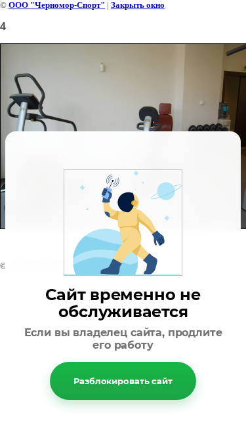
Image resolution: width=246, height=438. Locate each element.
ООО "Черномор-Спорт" (57, 5)
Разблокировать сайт (123, 381)
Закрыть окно (138, 5)
